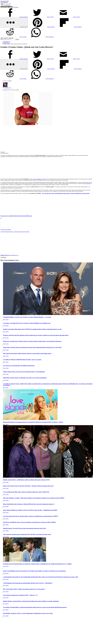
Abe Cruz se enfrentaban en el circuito (37, 179)
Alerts (2, 38)
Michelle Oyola (8, 87)
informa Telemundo (86, 183)
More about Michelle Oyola (12, 255)
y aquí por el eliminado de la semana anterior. (80, 193)
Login (5, 38)
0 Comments (3, 257)
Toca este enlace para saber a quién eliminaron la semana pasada (56, 193)
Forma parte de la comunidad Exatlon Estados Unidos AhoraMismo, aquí (16, 215)
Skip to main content (5, 1)
